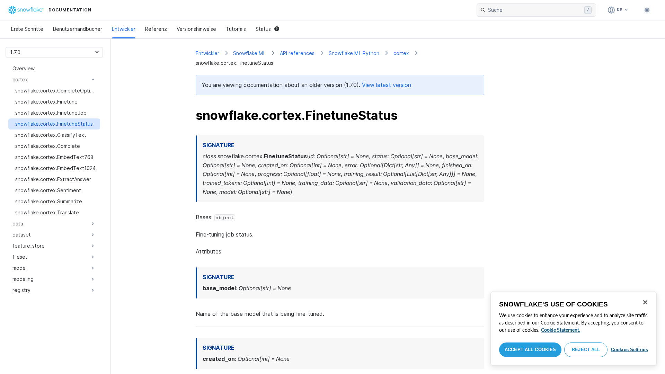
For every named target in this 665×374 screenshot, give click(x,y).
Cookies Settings (629, 349)
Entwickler (123, 29)
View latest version (386, 84)
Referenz (156, 29)
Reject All (586, 349)
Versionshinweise (196, 29)
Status (263, 29)
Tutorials (236, 29)
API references (297, 53)
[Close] (645, 302)
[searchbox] (535, 10)
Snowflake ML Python (354, 53)
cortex (401, 53)
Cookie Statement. (560, 330)
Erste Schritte (27, 29)
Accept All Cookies (530, 349)
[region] (573, 329)
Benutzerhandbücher (77, 29)
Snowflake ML (249, 53)
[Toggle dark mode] (647, 10)
